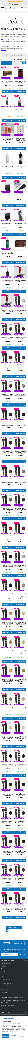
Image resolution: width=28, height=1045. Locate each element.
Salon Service (3, 50)
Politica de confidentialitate (7, 1005)
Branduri (7, 13)
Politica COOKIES (5, 1002)
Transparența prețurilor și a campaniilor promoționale (13, 1000)
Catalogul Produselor (5, 963)
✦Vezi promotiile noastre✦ (15, 1)
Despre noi (3, 987)
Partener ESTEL (18, 943)
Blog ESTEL (3, 971)
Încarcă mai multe (14, 927)
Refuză (22, 1036)
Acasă (2, 13)
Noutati (3, 974)
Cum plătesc (4, 994)
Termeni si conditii (5, 989)
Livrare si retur (4, 992)
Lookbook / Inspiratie (5, 979)
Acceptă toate (5, 1036)
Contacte (3, 1008)
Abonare (22, 954)
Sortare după (2, 59)
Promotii (3, 966)
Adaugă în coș (7, 91)
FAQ (2, 976)
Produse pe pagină (18, 59)
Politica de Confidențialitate (16, 951)
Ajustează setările (14, 1036)
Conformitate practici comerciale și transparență (12, 997)
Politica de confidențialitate (8, 1018)
